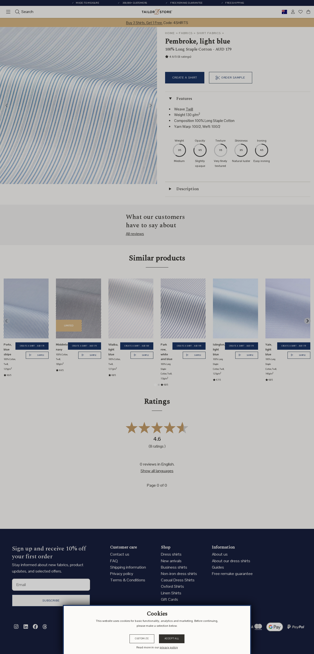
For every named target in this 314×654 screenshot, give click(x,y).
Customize (142, 638)
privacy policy (169, 647)
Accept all (172, 638)
